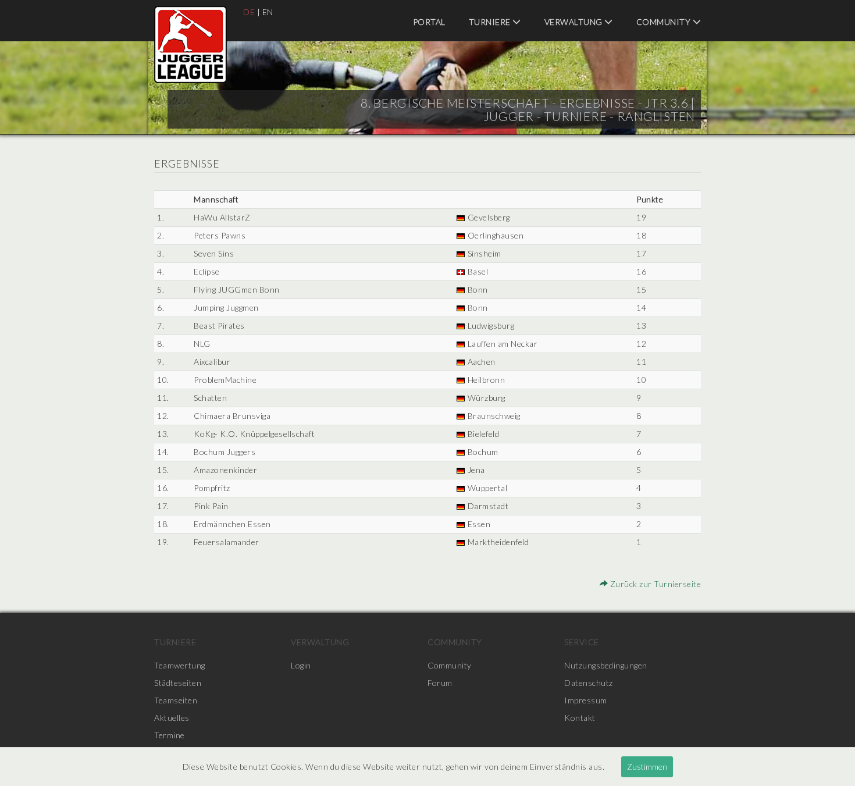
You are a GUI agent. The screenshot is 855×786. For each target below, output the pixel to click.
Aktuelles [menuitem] (172, 718)
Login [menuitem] (301, 665)
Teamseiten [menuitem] (175, 700)
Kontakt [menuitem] (580, 718)
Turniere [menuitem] (491, 22)
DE (249, 12)
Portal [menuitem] (429, 22)
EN (267, 12)
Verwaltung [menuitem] (574, 22)
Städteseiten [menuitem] (177, 683)
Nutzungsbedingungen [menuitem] (605, 665)
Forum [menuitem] (440, 683)
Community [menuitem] (664, 22)
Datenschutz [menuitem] (588, 683)
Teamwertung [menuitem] (179, 665)
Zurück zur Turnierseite (654, 584)
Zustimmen (647, 766)
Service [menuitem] (581, 642)
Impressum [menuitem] (585, 700)
